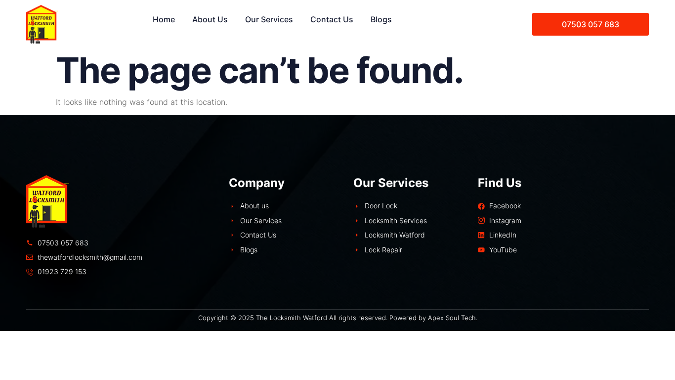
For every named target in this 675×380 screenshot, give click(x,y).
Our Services (269, 19)
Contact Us (331, 19)
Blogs (381, 19)
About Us (210, 19)
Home (164, 19)
